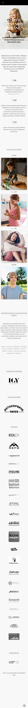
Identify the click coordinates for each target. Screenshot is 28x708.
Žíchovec (17, 349)
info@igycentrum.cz (14, 94)
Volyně (10, 351)
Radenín (18, 353)
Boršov (17, 347)
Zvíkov (3, 347)
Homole (10, 347)
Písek (10, 349)
